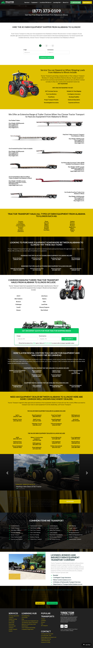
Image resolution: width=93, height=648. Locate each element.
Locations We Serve (45, 2)
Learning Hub (56, 2)
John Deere (44, 296)
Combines (20, 223)
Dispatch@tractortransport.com (48, 637)
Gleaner (18, 310)
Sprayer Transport (15, 534)
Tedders (72, 221)
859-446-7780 (47, 635)
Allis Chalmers (18, 298)
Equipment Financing (46, 638)
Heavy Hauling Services (16, 537)
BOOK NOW (70, 501)
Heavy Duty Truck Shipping (56, 534)
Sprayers (72, 224)
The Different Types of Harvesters (30, 622)
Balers (72, 228)
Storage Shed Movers (74, 532)
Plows (46, 221)
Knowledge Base (25, 615)
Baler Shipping (72, 525)
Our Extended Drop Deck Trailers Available (20, 148)
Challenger (18, 304)
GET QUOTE (68, 339)
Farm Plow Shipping (73, 530)
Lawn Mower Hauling (35, 528)
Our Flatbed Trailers (14, 120)
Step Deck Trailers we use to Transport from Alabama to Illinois (73, 135)
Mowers (72, 223)
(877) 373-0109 (76, 2)
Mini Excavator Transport (56, 537)
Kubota (44, 298)
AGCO (18, 296)
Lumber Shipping (54, 525)
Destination (51, 49)
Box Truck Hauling (34, 534)
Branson (18, 301)
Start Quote (86, 2)
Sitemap (71, 630)
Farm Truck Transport (35, 530)
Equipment (34, 2)
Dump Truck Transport (55, 530)
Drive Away (11, 624)
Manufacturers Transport (36, 525)
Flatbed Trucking (13, 619)
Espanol (10, 631)
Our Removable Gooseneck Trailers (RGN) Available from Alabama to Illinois (72, 163)
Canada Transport (13, 629)
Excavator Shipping (15, 532)
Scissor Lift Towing (54, 528)
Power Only (11, 622)
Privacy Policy (74, 629)
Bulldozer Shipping (34, 537)
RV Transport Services (55, 539)
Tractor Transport (15, 528)
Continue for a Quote (45, 57)
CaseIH (18, 307)
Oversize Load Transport (17, 539)
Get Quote (39, 603)
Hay (42, 623)
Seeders (46, 225)
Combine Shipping (15, 525)
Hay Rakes (46, 230)
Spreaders (20, 230)
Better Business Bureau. (64, 78)
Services (26, 2)
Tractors (20, 221)
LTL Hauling (11, 620)
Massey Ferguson (44, 307)
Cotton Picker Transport (36, 539)
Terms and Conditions (64, 630)
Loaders (20, 228)
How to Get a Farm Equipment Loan (30, 620)
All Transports (44, 625)
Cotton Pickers (20, 224)
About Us (65, 2)
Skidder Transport (73, 537)
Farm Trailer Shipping (35, 532)
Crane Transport (53, 532)
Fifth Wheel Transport (16, 530)
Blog (23, 619)
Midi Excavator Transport (75, 539)
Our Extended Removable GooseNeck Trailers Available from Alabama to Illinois (20, 177)
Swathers (20, 227)
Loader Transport (73, 528)
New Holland (44, 310)
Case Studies (25, 617)
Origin (25, 49)
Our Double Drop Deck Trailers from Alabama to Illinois (74, 192)
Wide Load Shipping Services (75, 534)
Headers (46, 228)
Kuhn (44, 301)
